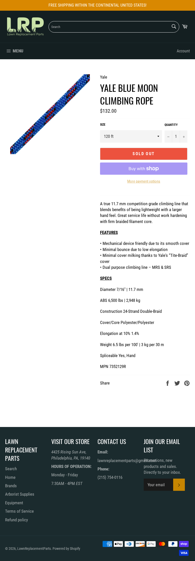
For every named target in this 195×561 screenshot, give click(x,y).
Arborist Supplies (19, 494)
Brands (11, 485)
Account (183, 51)
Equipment (14, 502)
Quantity (171, 125)
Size (102, 124)
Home (10, 477)
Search (11, 468)
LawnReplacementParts (34, 549)
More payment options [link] (143, 181)
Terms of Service (19, 511)
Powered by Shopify (66, 549)
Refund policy (16, 519)
